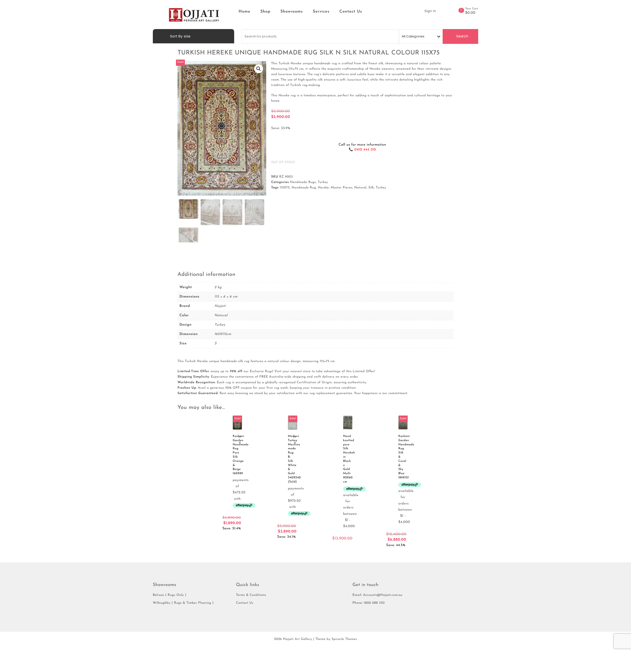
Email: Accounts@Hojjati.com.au (377, 595)
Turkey (323, 182)
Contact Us (350, 12)
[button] (258, 68)
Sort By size (180, 36)
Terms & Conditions (251, 595)
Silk (371, 187)
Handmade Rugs (303, 182)
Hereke (323, 187)
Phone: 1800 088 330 (368, 603)
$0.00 (470, 13)
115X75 (285, 187)
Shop (265, 12)
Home (244, 12)
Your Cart (471, 8)
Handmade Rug (304, 187)
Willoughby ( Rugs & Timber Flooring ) (183, 603)
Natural (360, 187)
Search (461, 36)
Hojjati (220, 306)
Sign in (430, 11)
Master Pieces (341, 187)
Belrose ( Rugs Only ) (169, 595)
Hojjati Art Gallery (297, 639)
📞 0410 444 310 (362, 149)
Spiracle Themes (344, 639)
